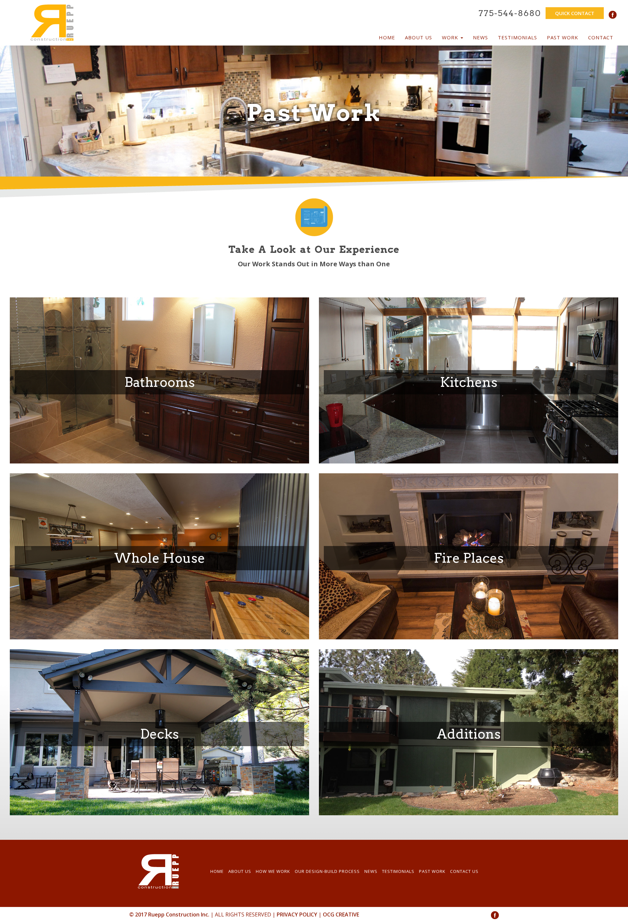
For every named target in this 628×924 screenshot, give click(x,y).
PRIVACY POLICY (297, 914)
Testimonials (517, 37)
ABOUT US (239, 871)
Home (387, 37)
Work (451, 37)
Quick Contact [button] (574, 13)
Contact (600, 37)
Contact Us (464, 871)
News (480, 37)
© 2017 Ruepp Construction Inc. (169, 914)
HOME (217, 871)
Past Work (562, 37)
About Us (418, 37)
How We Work (273, 871)
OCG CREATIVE (341, 914)
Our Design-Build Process (327, 871)
